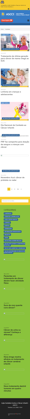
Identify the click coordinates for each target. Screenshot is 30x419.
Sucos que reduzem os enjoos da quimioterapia (14, 251)
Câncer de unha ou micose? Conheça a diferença (12, 332)
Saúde (6, 237)
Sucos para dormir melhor (13, 240)
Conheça (7, 222)
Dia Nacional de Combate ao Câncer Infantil (13, 126)
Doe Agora (6, 20)
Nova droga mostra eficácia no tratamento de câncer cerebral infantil (14, 360)
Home (2, 29)
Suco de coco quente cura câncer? (13, 306)
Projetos (7, 234)
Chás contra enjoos (11, 219)
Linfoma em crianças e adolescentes (11, 93)
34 (18, 189)
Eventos (7, 225)
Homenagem (8, 228)
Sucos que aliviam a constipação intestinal (14, 244)
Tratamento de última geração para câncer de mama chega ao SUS (15, 58)
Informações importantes (13, 231)
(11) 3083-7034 (17, 407)
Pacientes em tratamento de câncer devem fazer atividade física (14, 279)
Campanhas (8, 213)
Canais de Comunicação (12, 216)
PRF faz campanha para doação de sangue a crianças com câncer (15, 144)
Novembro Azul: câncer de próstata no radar (12, 178)
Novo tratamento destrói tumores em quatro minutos (15, 388)
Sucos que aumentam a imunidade (15, 248)
